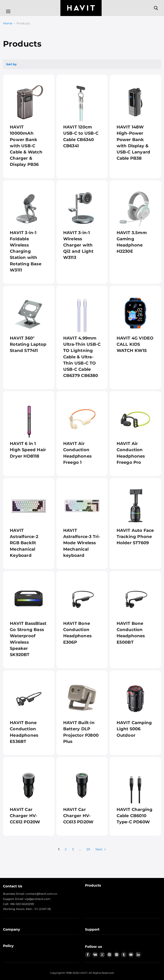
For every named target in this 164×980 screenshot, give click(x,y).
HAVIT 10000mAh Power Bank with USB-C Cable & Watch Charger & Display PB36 (26, 145)
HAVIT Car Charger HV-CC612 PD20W (25, 815)
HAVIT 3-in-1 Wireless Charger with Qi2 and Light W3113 (78, 245)
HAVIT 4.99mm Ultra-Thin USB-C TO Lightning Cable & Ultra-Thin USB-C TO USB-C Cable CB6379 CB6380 (82, 357)
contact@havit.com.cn (41, 894)
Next (99, 849)
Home (7, 23)
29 (88, 849)
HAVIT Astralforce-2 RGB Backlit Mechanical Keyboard (24, 543)
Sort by (11, 64)
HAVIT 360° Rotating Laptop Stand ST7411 (28, 344)
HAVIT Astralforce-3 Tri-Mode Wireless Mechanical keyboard (81, 543)
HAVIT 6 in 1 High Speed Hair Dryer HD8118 (28, 449)
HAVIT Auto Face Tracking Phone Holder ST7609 (135, 536)
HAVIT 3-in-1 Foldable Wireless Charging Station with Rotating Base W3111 (25, 251)
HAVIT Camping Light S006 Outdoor (134, 729)
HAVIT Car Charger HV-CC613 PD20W (78, 815)
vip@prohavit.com (37, 899)
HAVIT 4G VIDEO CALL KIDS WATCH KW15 (135, 344)
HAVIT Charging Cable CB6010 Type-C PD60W (135, 815)
